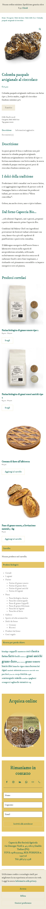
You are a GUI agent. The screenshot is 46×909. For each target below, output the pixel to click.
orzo (37, 670)
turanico (24, 682)
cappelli (13, 651)
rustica (23, 674)
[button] (40, 29)
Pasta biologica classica (18, 598)
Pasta (7, 594)
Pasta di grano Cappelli (19, 603)
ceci (28, 651)
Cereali (8, 573)
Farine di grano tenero (18, 583)
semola (18, 678)
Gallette (8, 614)
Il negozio (10, 18)
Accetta (23, 889)
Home (4, 18)
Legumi (8, 576)
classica (35, 651)
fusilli (17, 656)
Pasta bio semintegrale (18, 600)
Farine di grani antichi (18, 588)
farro (11, 656)
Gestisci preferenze (23, 903)
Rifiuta (23, 896)
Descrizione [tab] (7, 130)
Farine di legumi (16, 591)
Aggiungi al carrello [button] (13, 471)
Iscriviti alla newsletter (23, 824)
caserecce (22, 651)
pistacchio (12, 674)
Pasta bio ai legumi (16, 608)
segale (29, 674)
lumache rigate (19, 666)
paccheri (5, 674)
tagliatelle (15, 682)
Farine (8, 579)
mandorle (10, 670)
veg (29, 682)
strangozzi (6, 682)
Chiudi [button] (25, 8)
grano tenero (9, 122)
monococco (25, 670)
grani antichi (34, 656)
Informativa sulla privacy (25, 881)
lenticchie (7, 666)
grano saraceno (21, 662)
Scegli (7, 340)
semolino (25, 678)
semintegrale (8, 678)
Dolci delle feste (30, 18)
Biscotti (12, 627)
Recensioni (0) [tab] (8, 135)
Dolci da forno (19, 18)
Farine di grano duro (18, 586)
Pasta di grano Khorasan (19, 606)
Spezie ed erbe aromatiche (16, 618)
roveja (17, 674)
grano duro (9, 661)
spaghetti (32, 678)
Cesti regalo (10, 634)
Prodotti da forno (12, 631)
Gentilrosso (23, 657)
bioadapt (5, 651)
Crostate (12, 625)
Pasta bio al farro (16, 611)
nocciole (32, 670)
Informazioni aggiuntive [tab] (24, 130)
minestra (17, 670)
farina (5, 656)
